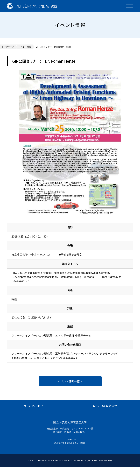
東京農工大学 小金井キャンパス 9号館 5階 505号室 (46, 254)
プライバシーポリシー (35, 406)
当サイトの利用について (105, 406)
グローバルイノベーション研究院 (32, 6)
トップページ (8, 47)
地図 (82, 443)
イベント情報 (25, 47)
